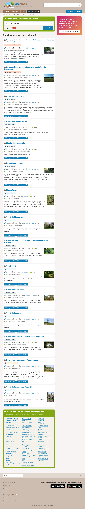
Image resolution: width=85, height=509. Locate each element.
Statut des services (37, 505)
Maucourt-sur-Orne (27, 462)
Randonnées (15, 11)
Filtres (12, 28)
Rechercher (48, 28)
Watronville (41, 460)
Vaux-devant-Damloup (44, 453)
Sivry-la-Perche (42, 443)
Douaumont (25, 420)
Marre (23, 460)
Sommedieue (41, 445)
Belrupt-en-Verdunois (12, 432)
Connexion (78, 11)
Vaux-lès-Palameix (43, 455)
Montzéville (41, 418)
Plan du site (6, 485)
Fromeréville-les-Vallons (28, 432)
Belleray (8, 429)
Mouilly (40, 422)
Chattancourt (9, 450)
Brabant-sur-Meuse (11, 441)
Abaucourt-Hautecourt (12, 418)
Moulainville (41, 424)
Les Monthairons (26, 453)
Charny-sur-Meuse (11, 446)
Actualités (6, 492)
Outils (6, 11)
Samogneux (41, 439)
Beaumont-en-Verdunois (12, 427)
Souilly (40, 446)
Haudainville (25, 441)
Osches (40, 429)
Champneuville (10, 445)
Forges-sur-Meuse (27, 431)
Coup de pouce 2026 (9, 495)
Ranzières (40, 431)
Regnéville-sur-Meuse (44, 432)
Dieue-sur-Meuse (26, 418)
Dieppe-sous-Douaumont (13, 464)
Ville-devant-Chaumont (44, 457)
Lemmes (24, 451)
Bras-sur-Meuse (10, 443)
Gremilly (24, 438)
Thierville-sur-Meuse (43, 448)
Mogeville (24, 464)
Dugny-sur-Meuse (27, 422)
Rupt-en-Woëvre (42, 436)
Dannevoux (9, 462)
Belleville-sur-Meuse (11, 431)
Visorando (5, 14)
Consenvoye (9, 455)
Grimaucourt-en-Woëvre (28, 439)
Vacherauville (41, 450)
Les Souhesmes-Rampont (29, 455)
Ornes (39, 427)
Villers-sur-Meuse (43, 458)
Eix (22, 424)
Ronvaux (40, 434)
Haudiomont (25, 443)
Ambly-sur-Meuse (11, 420)
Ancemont (8, 422)
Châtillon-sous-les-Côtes (12, 448)
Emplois (5, 489)
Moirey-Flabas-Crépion (28, 465)
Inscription (70, 11)
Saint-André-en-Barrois (44, 438)
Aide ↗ (24, 11)
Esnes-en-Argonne (27, 425)
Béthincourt (9, 436)
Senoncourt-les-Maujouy (45, 441)
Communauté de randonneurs (11, 501)
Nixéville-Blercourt (43, 425)
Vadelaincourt (42, 451)
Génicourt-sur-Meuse (28, 434)
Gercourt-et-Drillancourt (28, 436)
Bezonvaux (9, 438)
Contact (5, 498)
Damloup (8, 460)
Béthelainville (9, 434)
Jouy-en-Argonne (26, 448)
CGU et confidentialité (9, 483)
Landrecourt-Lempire (28, 450)
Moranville (41, 420)
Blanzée (8, 439)
